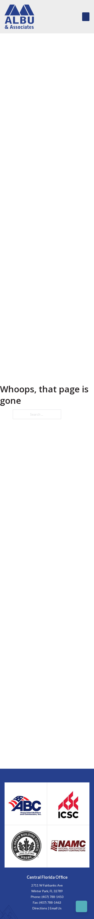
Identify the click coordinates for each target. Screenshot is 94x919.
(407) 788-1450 (52, 897)
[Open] (85, 16)
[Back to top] (81, 906)
